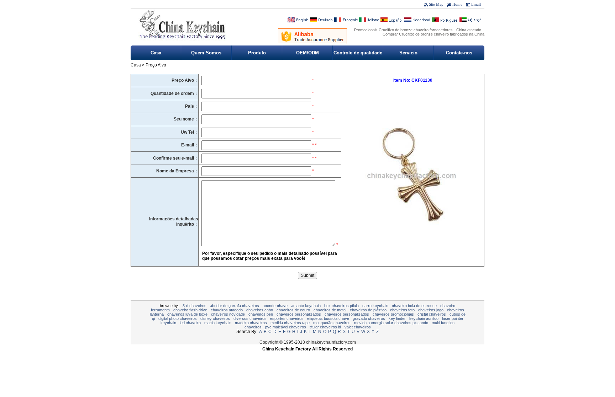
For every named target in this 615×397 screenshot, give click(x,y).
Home (457, 4)
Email (476, 4)
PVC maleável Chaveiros (285, 327)
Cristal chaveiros (431, 314)
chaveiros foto (402, 310)
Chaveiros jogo (430, 310)
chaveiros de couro (293, 310)
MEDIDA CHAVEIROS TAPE (290, 323)
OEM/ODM (307, 52)
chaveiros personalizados (299, 314)
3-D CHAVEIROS (194, 306)
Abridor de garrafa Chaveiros (234, 306)
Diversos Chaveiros (250, 318)
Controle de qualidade (357, 52)
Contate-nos (459, 52)
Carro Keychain (375, 306)
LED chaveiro (190, 323)
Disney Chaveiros (215, 318)
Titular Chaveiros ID (325, 327)
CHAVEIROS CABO (259, 310)
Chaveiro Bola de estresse (414, 306)
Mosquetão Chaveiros (332, 323)
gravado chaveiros (369, 318)
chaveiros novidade (228, 314)
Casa (156, 52)
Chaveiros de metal (330, 310)
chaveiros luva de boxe (187, 314)
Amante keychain (306, 306)
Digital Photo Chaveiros (177, 318)
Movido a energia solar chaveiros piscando (391, 323)
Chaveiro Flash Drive (190, 310)
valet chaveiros (358, 327)
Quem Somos (206, 52)
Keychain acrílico (423, 318)
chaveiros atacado (227, 310)
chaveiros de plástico (368, 310)
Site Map (436, 4)
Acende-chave (275, 306)
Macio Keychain (217, 323)
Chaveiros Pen (260, 314)
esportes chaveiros (287, 318)
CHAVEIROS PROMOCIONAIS (393, 314)
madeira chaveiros (251, 323)
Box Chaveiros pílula (341, 306)
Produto (257, 52)
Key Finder (397, 318)
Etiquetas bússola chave (328, 318)
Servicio (408, 52)
